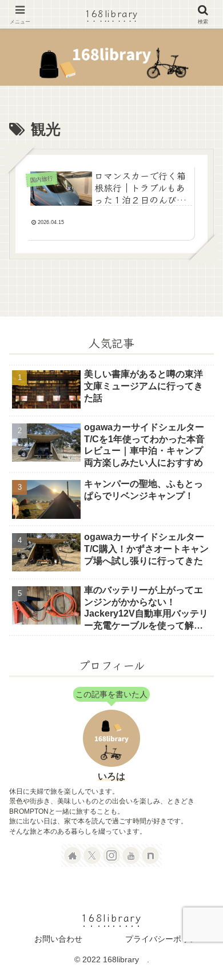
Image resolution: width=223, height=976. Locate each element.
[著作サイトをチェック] (72, 855)
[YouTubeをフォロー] (131, 855)
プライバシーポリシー (165, 938)
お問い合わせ (58, 938)
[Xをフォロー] (92, 855)
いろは (111, 776)
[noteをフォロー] (150, 855)
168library (111, 13)
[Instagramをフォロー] (111, 855)
